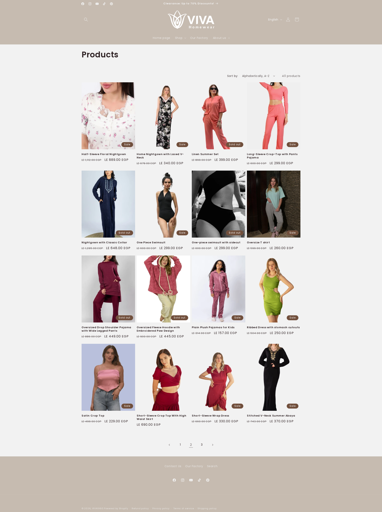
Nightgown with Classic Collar (104, 242)
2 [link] (191, 444)
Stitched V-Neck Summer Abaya (271, 416)
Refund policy (140, 508)
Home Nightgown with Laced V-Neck (160, 156)
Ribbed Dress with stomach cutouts (273, 327)
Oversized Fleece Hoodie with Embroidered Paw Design (158, 329)
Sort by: (232, 76)
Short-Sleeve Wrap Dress (210, 416)
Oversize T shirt (258, 242)
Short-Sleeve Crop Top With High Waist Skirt (161, 417)
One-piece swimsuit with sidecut (216, 242)
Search (212, 466)
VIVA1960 (97, 508)
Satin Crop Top (93, 416)
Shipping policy (207, 508)
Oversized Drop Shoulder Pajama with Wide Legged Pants (106, 329)
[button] (86, 19)
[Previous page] (169, 444)
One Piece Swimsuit (151, 242)
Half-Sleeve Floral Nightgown (104, 154)
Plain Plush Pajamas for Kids (213, 327)
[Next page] (212, 444)
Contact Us (173, 466)
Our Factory (194, 466)
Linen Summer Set (205, 154)
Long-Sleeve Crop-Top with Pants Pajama (272, 156)
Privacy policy (161, 508)
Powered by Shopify (116, 508)
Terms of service (183, 508)
